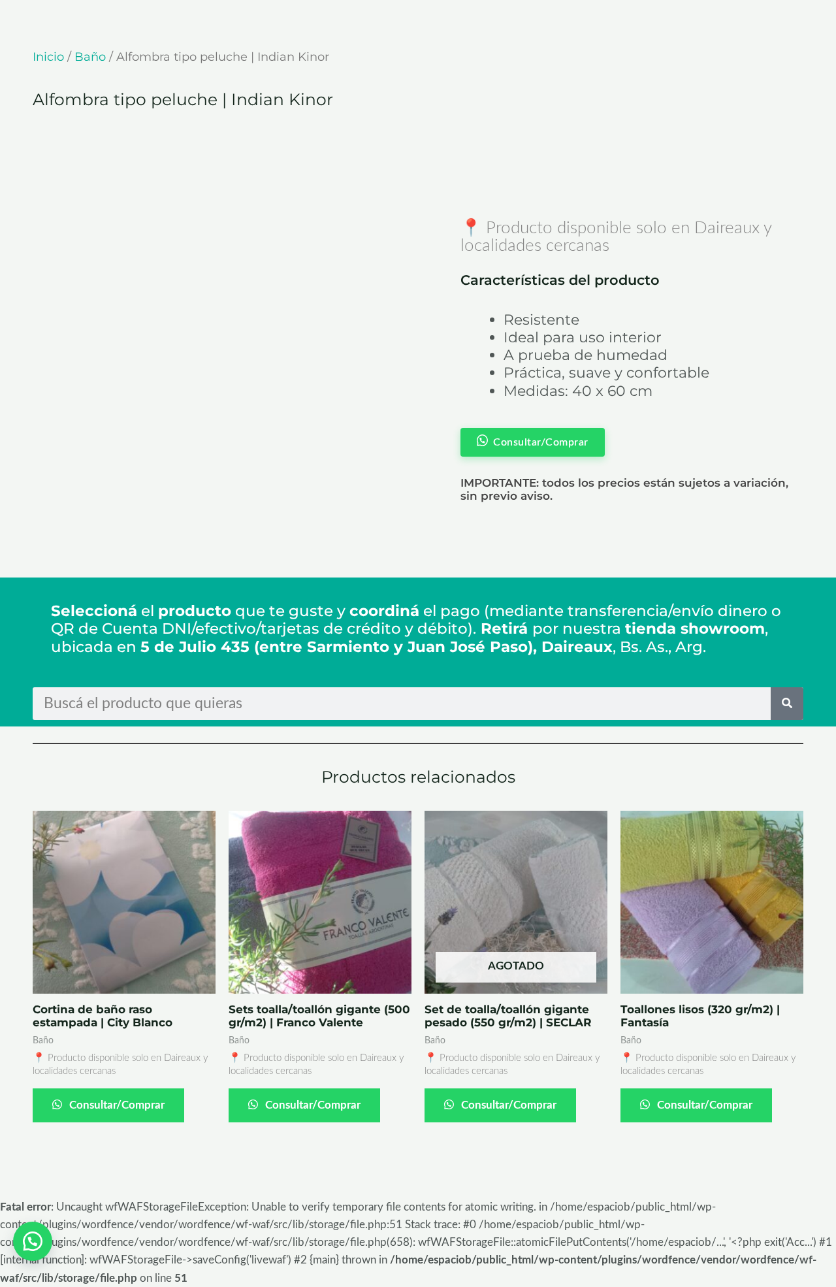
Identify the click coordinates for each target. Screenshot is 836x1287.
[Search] (787, 703)
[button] (32, 1241)
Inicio (48, 57)
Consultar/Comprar (116, 1105)
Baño (90, 57)
